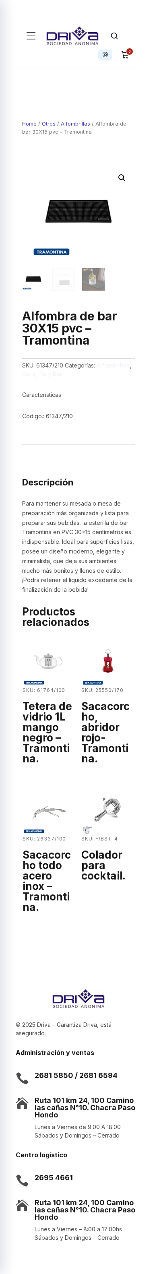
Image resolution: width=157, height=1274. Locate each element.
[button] (122, 178)
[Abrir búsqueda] (114, 36)
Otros (49, 124)
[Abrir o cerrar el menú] (31, 36)
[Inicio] (72, 36)
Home (29, 124)
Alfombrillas (75, 124)
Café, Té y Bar (42, 373)
